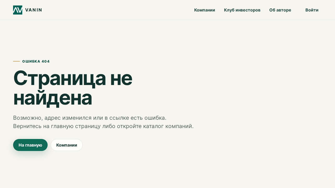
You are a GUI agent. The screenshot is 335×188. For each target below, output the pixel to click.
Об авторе (280, 10)
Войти (312, 10)
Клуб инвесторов (242, 10)
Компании (204, 10)
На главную (30, 145)
